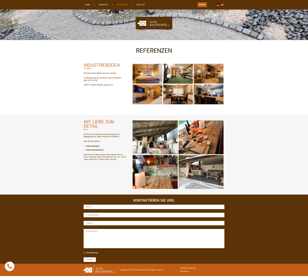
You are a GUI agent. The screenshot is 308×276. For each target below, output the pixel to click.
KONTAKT (141, 4)
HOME (87, 4)
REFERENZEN (122, 4)
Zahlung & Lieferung (188, 268)
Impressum (184, 271)
